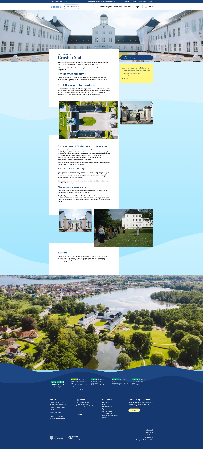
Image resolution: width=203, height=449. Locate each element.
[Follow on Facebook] (77, 414)
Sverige (136, 7)
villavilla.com (149, 437)
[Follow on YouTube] (81, 414)
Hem (59, 54)
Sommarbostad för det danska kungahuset (136, 70)
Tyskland (127, 7)
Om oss (134, 1)
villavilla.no (149, 435)
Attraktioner (65, 54)
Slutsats (125, 78)
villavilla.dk (149, 430)
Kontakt (151, 1)
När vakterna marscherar (131, 76)
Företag (127, 1)
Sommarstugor (105, 7)
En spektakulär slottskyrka (131, 73)
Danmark (117, 7)
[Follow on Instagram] (79, 414)
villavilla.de (149, 432)
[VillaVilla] (55, 6)
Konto (150, 7)
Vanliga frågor (142, 1)
